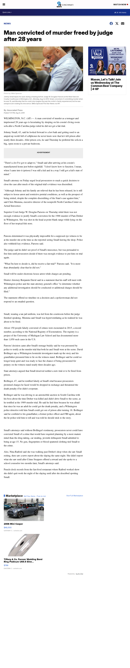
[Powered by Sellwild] (79, 574)
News (7, 23)
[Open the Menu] (4, 4)
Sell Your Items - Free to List (35, 496)
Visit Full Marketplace (74, 496)
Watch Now (120, 4)
